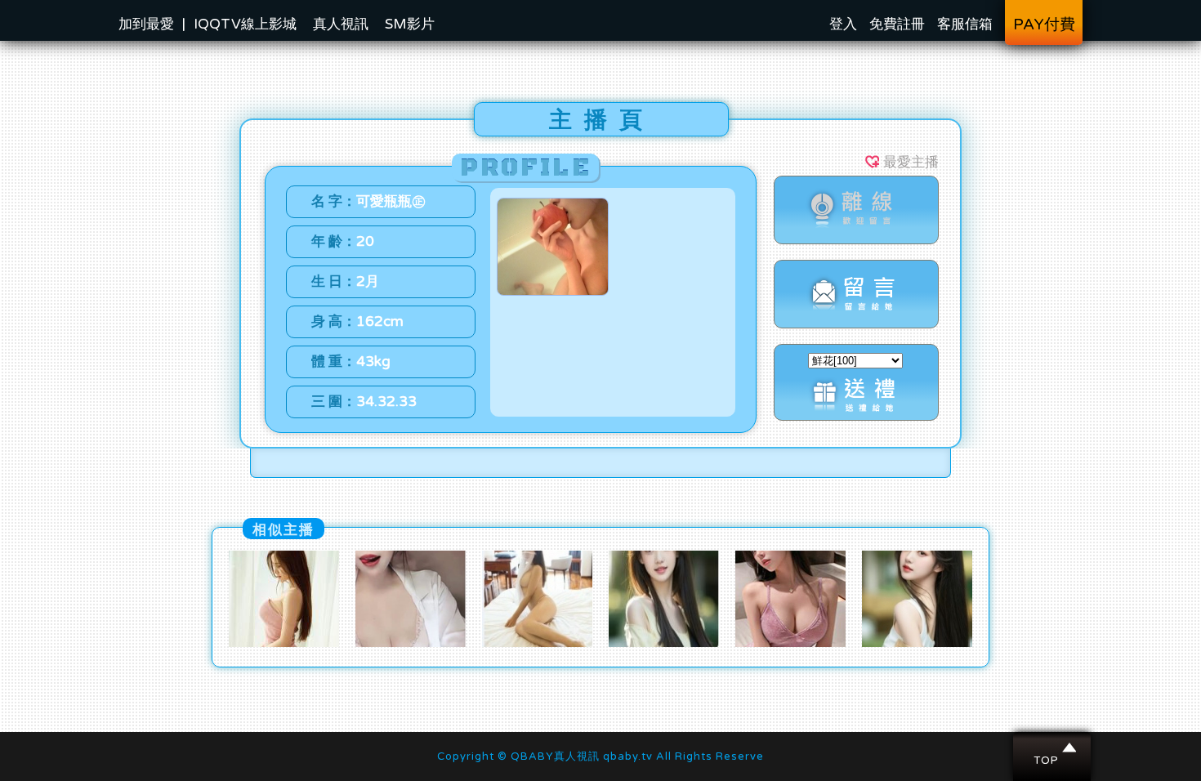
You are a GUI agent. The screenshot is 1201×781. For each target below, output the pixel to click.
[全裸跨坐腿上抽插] (537, 643)
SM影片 (410, 24)
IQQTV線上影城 (245, 24)
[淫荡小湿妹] (664, 643)
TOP (1052, 747)
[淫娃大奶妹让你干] (790, 643)
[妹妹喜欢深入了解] (284, 643)
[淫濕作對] (410, 643)
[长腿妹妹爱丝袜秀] (917, 643)
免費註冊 (897, 24)
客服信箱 (965, 24)
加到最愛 (146, 24)
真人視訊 (340, 24)
